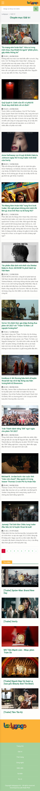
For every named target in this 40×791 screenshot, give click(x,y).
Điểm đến (20, 768)
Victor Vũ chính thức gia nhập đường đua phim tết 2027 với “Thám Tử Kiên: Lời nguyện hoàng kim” (19, 325)
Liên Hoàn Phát (25, 788)
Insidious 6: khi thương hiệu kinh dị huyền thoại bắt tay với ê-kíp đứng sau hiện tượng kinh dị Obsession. (19, 380)
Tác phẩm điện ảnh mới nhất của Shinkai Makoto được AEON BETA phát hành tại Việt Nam (19, 268)
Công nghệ (20, 762)
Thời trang (20, 757)
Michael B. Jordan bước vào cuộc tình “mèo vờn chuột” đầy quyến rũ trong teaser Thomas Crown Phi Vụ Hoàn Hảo (19, 479)
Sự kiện (20, 773)
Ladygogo (5, 14)
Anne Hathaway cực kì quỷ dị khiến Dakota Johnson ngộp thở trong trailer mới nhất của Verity (20, 157)
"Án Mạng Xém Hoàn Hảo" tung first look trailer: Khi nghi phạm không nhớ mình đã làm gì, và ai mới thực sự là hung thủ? (19, 208)
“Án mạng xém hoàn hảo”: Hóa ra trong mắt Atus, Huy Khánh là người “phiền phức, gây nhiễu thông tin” (20, 50)
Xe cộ (20, 779)
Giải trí (12, 14)
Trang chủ (20, 746)
